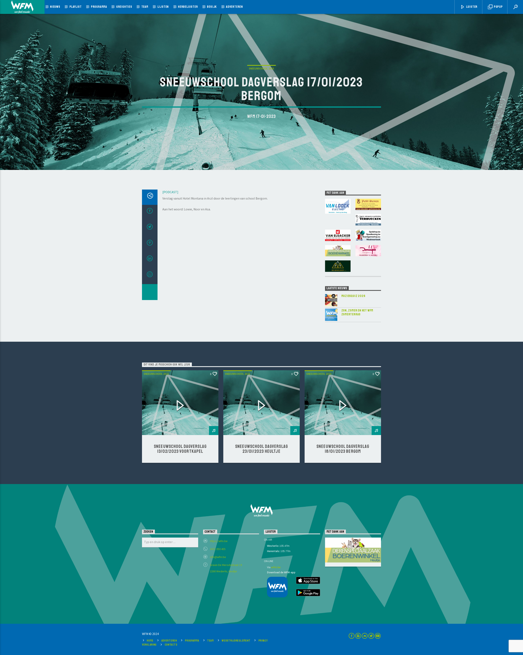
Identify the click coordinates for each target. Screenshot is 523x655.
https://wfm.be (219, 541)
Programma (99, 7)
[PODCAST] (170, 192)
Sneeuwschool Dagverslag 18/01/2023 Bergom (342, 449)
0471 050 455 (218, 549)
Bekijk (212, 7)
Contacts (171, 644)
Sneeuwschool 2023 (261, 69)
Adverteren (234, 7)
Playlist (75, 7)
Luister (471, 7)
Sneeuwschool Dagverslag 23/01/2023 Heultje (261, 449)
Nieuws (55, 7)
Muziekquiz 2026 (353, 296)
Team (144, 7)
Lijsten (163, 7)
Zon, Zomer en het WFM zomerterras (357, 312)
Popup (498, 7)
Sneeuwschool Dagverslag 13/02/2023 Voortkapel (180, 449)
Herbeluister (188, 7)
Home (150, 640)
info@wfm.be (218, 557)
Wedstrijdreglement (236, 640)
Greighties (124, 7)
